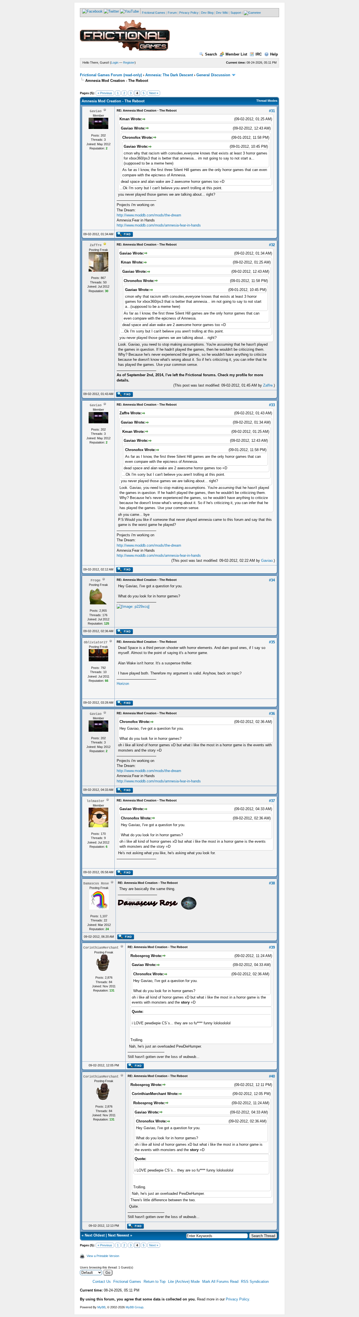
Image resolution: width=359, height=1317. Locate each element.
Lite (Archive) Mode (184, 1281)
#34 (272, 580)
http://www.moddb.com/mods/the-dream (149, 215)
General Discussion (213, 75)
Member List (236, 54)
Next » (153, 93)
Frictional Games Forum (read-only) (111, 75)
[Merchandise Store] (252, 12)
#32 (272, 245)
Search (211, 54)
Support (236, 12)
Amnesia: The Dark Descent (169, 75)
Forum (172, 12)
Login (114, 62)
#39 (272, 947)
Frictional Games (153, 12)
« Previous (105, 93)
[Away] (105, 245)
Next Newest (118, 1235)
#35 (272, 642)
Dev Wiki (222, 12)
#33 (272, 405)
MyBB (101, 1307)
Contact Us (102, 1281)
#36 (272, 713)
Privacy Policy (189, 12)
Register (129, 62)
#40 (272, 1076)
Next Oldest (95, 1235)
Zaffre (268, 385)
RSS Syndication (255, 1281)
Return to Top (154, 1281)
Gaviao (267, 560)
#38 (272, 883)
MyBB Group (134, 1307)
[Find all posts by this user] (124, 235)
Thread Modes (266, 100)
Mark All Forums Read (220, 1281)
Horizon (123, 683)
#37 (272, 801)
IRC (259, 54)
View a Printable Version (103, 1256)
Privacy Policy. (238, 1299)
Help (274, 54)
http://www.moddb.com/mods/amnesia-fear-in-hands (159, 225)
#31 (272, 111)
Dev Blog (207, 12)
